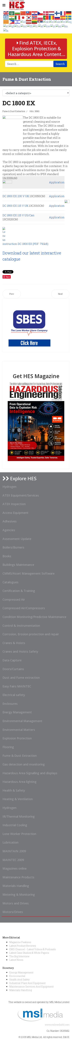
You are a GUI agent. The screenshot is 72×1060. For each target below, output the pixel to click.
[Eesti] (6, 26)
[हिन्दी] (12, 17)
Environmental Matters (19, 730)
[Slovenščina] (51, 21)
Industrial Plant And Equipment (27, 983)
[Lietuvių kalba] (34, 21)
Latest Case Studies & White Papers (29, 952)
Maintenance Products (18, 877)
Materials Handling (16, 886)
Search (60, 64)
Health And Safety (19, 979)
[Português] (46, 17)
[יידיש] (53, 26)
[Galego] (11, 26)
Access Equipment (15, 513)
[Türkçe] (35, 26)
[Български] (17, 13)
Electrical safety (14, 695)
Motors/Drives (13, 912)
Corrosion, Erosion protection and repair (31, 634)
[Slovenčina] (46, 21)
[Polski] (40, 17)
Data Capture (12, 660)
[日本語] (23, 17)
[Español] (63, 17)
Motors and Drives (16, 903)
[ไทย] (30, 26)
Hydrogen (9, 487)
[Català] (6, 21)
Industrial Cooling (15, 825)
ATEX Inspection (14, 504)
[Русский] (57, 17)
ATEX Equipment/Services (21, 495)
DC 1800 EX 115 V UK (15, 205)
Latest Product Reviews (22, 945)
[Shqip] (69, 21)
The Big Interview (19, 956)
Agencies (9, 530)
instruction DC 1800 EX (32, 251)
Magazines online (15, 868)
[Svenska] (69, 17)
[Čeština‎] (40, 13)
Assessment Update (17, 539)
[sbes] (29, 325)
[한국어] (29, 17)
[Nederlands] (52, 13)
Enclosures (10, 704)
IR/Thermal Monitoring (19, 816)
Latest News (16, 959)
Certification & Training (19, 591)
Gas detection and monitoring (24, 764)
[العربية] (12, 13)
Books (7, 556)
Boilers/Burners (13, 547)
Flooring (8, 747)
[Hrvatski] (35, 13)
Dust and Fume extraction (21, 677)
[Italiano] (17, 17)
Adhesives (10, 521)
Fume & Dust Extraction (14, 111)
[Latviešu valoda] (29, 21)
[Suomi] (57, 13)
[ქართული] (65, 26)
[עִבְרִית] (17, 21)
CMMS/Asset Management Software (29, 573)
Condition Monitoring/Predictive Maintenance (34, 617)
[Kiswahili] (47, 26)
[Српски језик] (40, 21)
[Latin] (6, 30)
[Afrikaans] (41, 26)
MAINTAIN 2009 (14, 851)
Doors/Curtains (13, 669)
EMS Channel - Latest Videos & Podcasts (32, 949)
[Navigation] (4, 5)
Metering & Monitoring (19, 894)
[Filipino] (12, 21)
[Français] (63, 13)
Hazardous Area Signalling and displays (30, 773)
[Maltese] (24, 26)
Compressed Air (14, 599)
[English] (6, 13)
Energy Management (17, 712)
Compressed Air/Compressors (24, 608)
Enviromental (17, 976)
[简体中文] (23, 13)
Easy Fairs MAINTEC (17, 686)
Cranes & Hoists (14, 643)
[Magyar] (17, 26)
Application (56, 182)
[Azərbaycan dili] (59, 26)
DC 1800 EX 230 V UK (16, 196)
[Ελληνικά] (6, 17)
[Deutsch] (69, 13)
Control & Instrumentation (21, 626)
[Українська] (57, 21)
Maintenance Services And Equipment (31, 986)
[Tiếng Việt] (63, 21)
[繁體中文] (29, 13)
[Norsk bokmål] (35, 17)
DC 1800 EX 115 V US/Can (18, 215)
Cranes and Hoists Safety (20, 651)
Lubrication (10, 842)
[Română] (52, 17)
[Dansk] (46, 13)
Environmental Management (22, 721)
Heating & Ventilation (18, 799)
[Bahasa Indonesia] (23, 21)
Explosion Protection (17, 738)
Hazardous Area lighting (20, 782)
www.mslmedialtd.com (57, 1024)
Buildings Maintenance (18, 565)
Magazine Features (20, 942)
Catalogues (10, 582)
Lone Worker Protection (19, 834)
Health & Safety (14, 790)
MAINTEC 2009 (13, 860)
